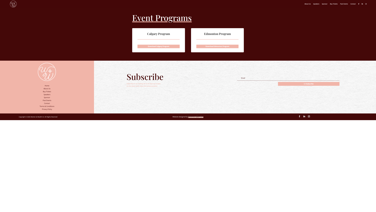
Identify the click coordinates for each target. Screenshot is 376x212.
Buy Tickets (334, 4)
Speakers (316, 4)
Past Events (344, 4)
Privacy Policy (47, 109)
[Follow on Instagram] (309, 116)
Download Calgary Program (158, 46)
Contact (353, 4)
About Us (308, 4)
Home (47, 86)
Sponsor (324, 4)
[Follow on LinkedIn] (304, 116)
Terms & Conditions (47, 106)
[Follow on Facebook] (299, 116)
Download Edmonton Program (217, 46)
